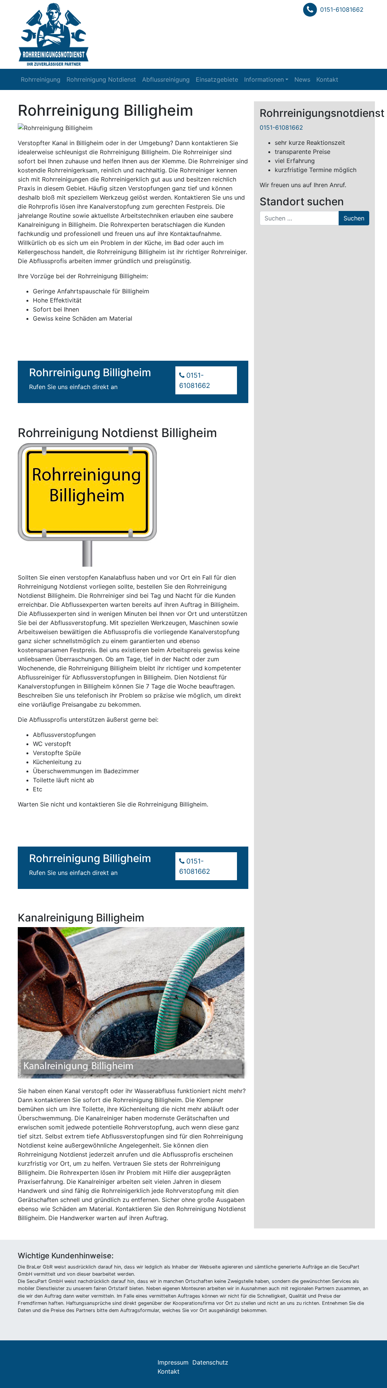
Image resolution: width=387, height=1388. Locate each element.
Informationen (264, 79)
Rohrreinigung (40, 79)
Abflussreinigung (166, 79)
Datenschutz (210, 1362)
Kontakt (327, 79)
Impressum (173, 1362)
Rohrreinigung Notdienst (101, 79)
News (302, 79)
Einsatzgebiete (217, 79)
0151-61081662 (342, 9)
